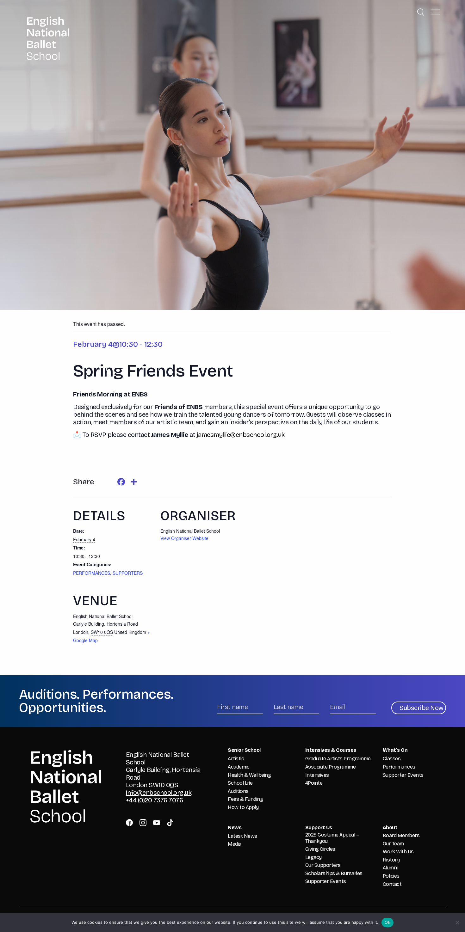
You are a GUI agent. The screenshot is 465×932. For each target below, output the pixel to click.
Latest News (242, 836)
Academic (238, 767)
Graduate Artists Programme (338, 759)
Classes (392, 759)
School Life (240, 783)
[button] (435, 12)
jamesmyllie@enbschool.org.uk (241, 434)
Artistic (236, 759)
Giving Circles (320, 849)
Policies (391, 876)
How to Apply (243, 807)
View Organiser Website (184, 538)
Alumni (390, 868)
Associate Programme (330, 767)
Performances (399, 767)
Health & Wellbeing (249, 775)
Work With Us (398, 852)
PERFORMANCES (91, 573)
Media (234, 844)
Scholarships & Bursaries (334, 873)
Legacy (313, 857)
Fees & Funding (245, 799)
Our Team (393, 844)
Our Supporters (323, 865)
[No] (457, 922)
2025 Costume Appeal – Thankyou (332, 838)
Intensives (317, 775)
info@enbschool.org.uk (159, 792)
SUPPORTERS (128, 573)
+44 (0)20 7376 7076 (154, 800)
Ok (387, 922)
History (391, 860)
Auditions (238, 791)
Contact (392, 884)
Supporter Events (403, 775)
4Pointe (314, 783)
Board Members (401, 835)
